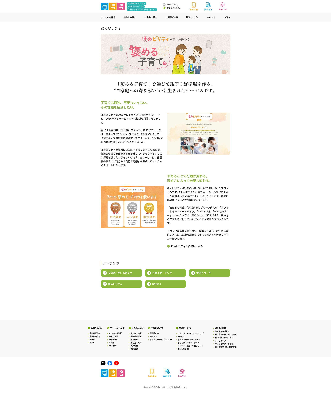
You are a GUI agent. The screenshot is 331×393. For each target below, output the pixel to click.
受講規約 (134, 349)
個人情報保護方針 (222, 331)
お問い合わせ (172, 4)
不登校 (111, 343)
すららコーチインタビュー (161, 339)
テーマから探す (117, 328)
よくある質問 (136, 343)
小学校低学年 (95, 333)
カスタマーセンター (163, 273)
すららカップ (220, 341)
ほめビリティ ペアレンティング (191, 333)
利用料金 (134, 346)
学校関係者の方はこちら (136, 3)
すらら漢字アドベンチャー (189, 343)
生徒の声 (153, 336)
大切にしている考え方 (120, 273)
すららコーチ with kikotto (189, 339)
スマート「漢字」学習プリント (190, 346)
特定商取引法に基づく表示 (226, 334)
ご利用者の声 (157, 328)
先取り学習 (113, 336)
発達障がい (113, 339)
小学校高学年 (95, 336)
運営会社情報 (220, 328)
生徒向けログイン (174, 8)
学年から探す (97, 328)
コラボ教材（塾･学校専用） (226, 347)
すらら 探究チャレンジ (224, 344)
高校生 (92, 343)
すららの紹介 (138, 328)
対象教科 (134, 339)
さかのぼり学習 (115, 333)
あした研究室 (183, 349)
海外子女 (112, 346)
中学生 (92, 339)
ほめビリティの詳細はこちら (187, 246)
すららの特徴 (136, 333)
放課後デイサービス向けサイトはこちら (142, 10)
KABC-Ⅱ (157, 284)
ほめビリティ (115, 284)
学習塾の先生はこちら (136, 7)
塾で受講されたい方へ (224, 338)
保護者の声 (154, 333)
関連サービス (185, 328)
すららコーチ (203, 273)
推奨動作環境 (136, 336)
